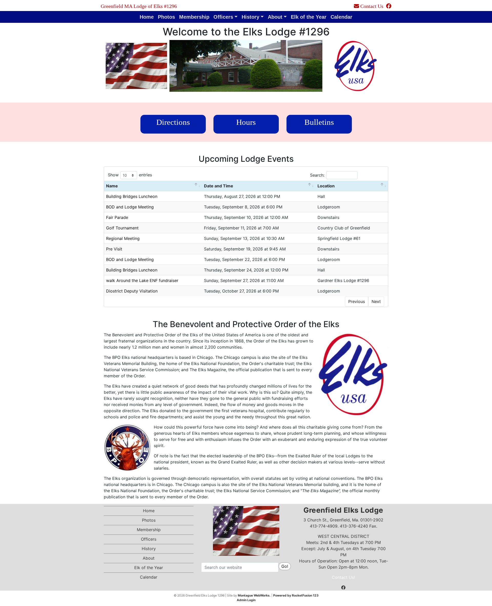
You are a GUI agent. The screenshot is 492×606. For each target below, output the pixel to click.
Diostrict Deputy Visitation (132, 291)
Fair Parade (117, 217)
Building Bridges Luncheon (131, 196)
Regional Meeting (123, 238)
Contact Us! (343, 577)
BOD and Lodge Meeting (130, 206)
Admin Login (246, 600)
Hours (246, 122)
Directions (173, 122)
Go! (284, 566)
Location (326, 185)
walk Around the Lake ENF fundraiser (142, 280)
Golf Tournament (122, 227)
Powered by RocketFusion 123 (296, 595)
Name (112, 185)
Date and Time (218, 185)
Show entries (130, 174)
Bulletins (319, 122)
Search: (317, 175)
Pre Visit (114, 248)
